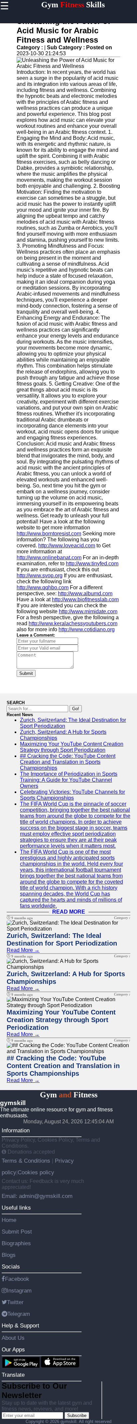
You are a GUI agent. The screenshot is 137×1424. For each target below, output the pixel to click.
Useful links (16, 1207)
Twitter (15, 1302)
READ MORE (68, 912)
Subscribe (76, 1415)
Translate (13, 1374)
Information (16, 1130)
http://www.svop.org (40, 575)
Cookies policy (36, 1172)
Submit (26, 673)
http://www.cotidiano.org (87, 629)
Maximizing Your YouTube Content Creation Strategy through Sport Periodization (71, 747)
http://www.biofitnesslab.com (85, 599)
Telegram (18, 1313)
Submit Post (17, 1231)
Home (9, 1220)
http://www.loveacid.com (66, 545)
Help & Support (20, 1325)
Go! (75, 708)
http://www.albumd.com (85, 593)
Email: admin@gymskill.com (37, 1196)
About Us (13, 1337)
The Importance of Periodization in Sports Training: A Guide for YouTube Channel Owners (68, 780)
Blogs (9, 1255)
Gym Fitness (68, 1094)
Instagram (19, 1290)
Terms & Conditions (27, 1160)
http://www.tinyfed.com (92, 563)
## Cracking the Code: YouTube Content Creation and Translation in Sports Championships (67, 762)
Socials (11, 1266)
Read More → (23, 950)
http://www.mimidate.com (88, 611)
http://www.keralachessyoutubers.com (73, 623)
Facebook (17, 1279)
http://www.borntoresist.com (49, 533)
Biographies (16, 1243)
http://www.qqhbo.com (42, 587)
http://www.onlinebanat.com (49, 557)
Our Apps (13, 1349)
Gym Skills (73, 4)
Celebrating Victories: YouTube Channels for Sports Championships (72, 795)
